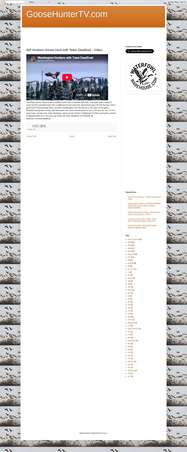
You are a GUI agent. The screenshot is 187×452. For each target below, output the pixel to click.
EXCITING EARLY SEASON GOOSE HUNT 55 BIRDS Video (142, 227)
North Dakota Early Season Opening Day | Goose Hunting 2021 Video (144, 213)
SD (129, 248)
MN (129, 242)
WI (129, 260)
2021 (130, 320)
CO (129, 326)
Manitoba (131, 341)
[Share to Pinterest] (44, 126)
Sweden (131, 370)
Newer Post (31, 136)
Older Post (112, 136)
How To (131, 269)
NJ (129, 347)
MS (129, 338)
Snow (130, 278)
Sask (130, 290)
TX (129, 311)
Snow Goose (133, 239)
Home (72, 136)
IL (128, 272)
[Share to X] (39, 126)
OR (129, 358)
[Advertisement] (79, 34)
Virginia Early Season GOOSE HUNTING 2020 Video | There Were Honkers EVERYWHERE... (144, 206)
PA (129, 305)
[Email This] (33, 126)
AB (129, 281)
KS (129, 275)
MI (129, 266)
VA (129, 314)
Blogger (104, 433)
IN (129, 284)
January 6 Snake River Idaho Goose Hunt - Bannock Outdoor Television (142, 220)
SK (129, 308)
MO (129, 251)
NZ (129, 350)
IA (128, 296)
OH (129, 352)
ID (129, 299)
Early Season (133, 329)
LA (129, 335)
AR (129, 257)
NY (129, 293)
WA (34, 129)
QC (129, 364)
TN (129, 373)
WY (129, 376)
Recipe (131, 254)
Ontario (131, 362)
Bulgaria (131, 323)
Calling (131, 263)
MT (129, 302)
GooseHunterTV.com (67, 14)
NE (129, 287)
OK (129, 356)
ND (129, 245)
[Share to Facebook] (41, 126)
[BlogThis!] (36, 126)
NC (129, 344)
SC (129, 367)
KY (129, 332)
